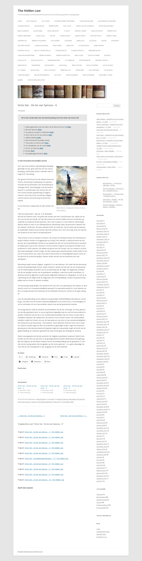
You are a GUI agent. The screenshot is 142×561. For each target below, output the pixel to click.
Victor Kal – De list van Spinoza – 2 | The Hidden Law (44, 469)
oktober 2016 (101, 449)
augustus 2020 (101, 362)
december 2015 (102, 476)
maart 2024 (100, 277)
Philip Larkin (57, 46)
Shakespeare (36, 65)
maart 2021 (100, 346)
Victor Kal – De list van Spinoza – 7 (73, 416)
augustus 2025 (101, 242)
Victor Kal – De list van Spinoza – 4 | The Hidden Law (44, 448)
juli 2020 (99, 364)
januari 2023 (101, 303)
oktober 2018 (101, 412)
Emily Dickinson (23, 31)
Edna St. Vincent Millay (42, 50)
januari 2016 (101, 473)
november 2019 (102, 385)
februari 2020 (101, 378)
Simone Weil (80, 70)
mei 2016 (99, 463)
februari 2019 (101, 401)
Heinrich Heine (111, 36)
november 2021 (102, 324)
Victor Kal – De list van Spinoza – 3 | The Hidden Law (44, 443)
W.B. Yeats (57, 75)
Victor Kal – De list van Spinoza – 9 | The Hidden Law (44, 474)
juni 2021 (99, 338)
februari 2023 (101, 300)
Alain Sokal (63, 65)
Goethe (52, 36)
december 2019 (102, 383)
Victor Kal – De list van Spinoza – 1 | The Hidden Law (44, 432)
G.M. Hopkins (55, 41)
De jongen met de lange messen (107, 130)
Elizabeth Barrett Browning (64, 21)
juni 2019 (99, 391)
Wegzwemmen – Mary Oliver (106, 167)
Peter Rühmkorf (84, 60)
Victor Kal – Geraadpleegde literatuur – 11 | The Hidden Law (46, 458)
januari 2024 (101, 282)
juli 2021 (99, 335)
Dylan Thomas (108, 65)
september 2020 (102, 359)
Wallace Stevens (92, 65)
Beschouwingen (88, 75)
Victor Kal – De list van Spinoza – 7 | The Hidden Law (44, 453)
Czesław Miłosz (60, 50)
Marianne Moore (94, 50)
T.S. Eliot (67, 31)
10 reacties (21, 111)
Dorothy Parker (93, 55)
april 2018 (100, 420)
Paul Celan (67, 26)
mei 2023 (99, 295)
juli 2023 (99, 290)
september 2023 (102, 287)
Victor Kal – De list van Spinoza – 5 (31, 416)
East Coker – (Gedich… (110, 199)
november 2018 (102, 409)
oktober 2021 (101, 327)
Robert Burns (53, 26)
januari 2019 (101, 404)
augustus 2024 (101, 269)
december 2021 (102, 322)
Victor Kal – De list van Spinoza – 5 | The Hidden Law (44, 437)
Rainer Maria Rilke (54, 60)
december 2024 (102, 258)
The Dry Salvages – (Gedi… (112, 184)
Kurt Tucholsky (50, 70)
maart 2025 (100, 250)
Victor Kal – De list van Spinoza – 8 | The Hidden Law (44, 464)
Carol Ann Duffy (53, 31)
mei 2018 (99, 417)
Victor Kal (93, 41)
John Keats (115, 41)
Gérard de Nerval (45, 55)
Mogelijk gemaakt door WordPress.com (30, 552)
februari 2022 (101, 316)
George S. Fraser (80, 31)
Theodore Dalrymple (106, 26)
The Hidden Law (29, 11)
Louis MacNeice (84, 46)
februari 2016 (101, 471)
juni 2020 (99, 367)
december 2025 (102, 231)
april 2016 (100, 465)
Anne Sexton (22, 65)
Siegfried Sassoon (101, 60)
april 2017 (100, 439)
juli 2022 (99, 306)
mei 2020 (99, 370)
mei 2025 (99, 247)
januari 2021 (101, 351)
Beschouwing (41, 399)
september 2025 (102, 239)
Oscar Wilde (108, 70)
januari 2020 (101, 380)
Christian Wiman (23, 75)
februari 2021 (101, 348)
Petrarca (107, 55)
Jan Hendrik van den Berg (107, 21)
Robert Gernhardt (24, 36)
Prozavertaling (101, 508)
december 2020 (102, 354)
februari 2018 (101, 423)
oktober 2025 (101, 237)
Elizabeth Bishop (24, 26)
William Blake (39, 26)
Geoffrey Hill (22, 41)
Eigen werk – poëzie (105, 75)
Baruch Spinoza (63, 399)
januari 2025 (101, 255)
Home (20, 21)
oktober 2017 (101, 433)
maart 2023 (100, 298)
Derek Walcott (65, 70)
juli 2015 (99, 481)
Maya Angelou (32, 21)
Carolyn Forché (97, 31)
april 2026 (100, 223)
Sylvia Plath (22, 60)
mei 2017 (99, 436)
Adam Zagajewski (72, 75)
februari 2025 (101, 253)
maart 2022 (100, 314)
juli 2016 (99, 457)
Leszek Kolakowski (41, 46)
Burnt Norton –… (108, 183)
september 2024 (102, 266)
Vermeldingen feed (103, 532)
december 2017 (102, 428)
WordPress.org (102, 537)
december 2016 (102, 444)
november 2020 (102, 356)
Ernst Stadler (77, 65)
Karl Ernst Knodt (24, 46)
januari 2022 (101, 319)
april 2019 (100, 396)
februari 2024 (101, 279)
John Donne (38, 31)
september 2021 (102, 330)
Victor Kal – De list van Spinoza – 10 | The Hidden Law (44, 480)
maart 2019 (100, 399)
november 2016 (102, 447)
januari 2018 (101, 425)
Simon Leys (70, 46)
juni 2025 (99, 245)
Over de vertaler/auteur (36, 80)
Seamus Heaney (80, 36)
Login (98, 529)
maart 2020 (100, 375)
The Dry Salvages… (109, 189)
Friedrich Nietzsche (63, 55)
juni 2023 (99, 292)
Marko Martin (99, 46)
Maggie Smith (49, 65)
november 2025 (102, 234)
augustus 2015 (101, 478)
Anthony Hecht (96, 36)
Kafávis (104, 41)
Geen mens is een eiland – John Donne (110, 156)
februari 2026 (101, 229)
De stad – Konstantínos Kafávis (107, 162)
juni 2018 (99, 415)
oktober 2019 (101, 388)
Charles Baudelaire (86, 21)
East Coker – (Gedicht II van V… (113, 190)
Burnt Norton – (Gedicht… (112, 206)
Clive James (68, 41)
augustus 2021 (101, 332)
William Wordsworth (41, 75)
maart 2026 (100, 226)
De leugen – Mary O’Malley (105, 151)
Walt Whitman (94, 70)
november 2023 (102, 284)
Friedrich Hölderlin (39, 41)
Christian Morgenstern (26, 55)
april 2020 (100, 372)
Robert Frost (112, 31)
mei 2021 (99, 340)
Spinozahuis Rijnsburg (45, 402)
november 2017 (102, 431)
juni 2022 (99, 308)
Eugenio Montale (77, 50)
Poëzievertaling (102, 505)
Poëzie (99, 502)
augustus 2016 (101, 455)
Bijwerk (20, 80)
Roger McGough (24, 50)
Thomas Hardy (65, 36)
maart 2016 (100, 468)
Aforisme (100, 494)
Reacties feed (101, 534)
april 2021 (100, 343)
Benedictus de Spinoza (77, 399)
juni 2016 (99, 460)
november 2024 (102, 261)
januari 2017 (101, 441)
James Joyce (80, 41)
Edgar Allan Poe (37, 60)
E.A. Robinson (69, 60)
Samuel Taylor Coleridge (85, 26)
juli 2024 (99, 271)
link (48, 146)
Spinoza (34, 402)
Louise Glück (40, 36)
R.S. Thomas (22, 70)
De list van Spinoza (24, 402)
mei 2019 (99, 393)
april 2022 (100, 311)
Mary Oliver (79, 55)
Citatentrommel (102, 500)
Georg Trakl (35, 70)
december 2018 (102, 407)
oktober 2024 (101, 263)
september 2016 (102, 452)
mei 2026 (99, 221)
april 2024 (100, 274)
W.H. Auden (45, 21)
